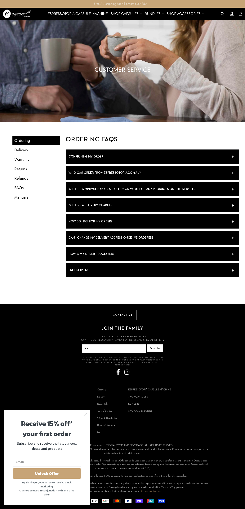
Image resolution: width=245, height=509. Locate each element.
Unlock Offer (47, 473)
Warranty (21, 159)
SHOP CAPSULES (125, 14)
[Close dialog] (85, 414)
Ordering (22, 140)
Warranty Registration (107, 418)
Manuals (21, 197)
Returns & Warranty (106, 425)
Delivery (21, 150)
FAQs (19, 188)
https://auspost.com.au (150, 491)
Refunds (21, 178)
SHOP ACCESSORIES (184, 14)
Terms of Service (104, 411)
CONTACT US (122, 314)
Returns (20, 169)
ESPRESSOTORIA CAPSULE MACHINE (78, 14)
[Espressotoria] (17, 14)
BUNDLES (153, 14)
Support (100, 432)
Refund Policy (103, 403)
